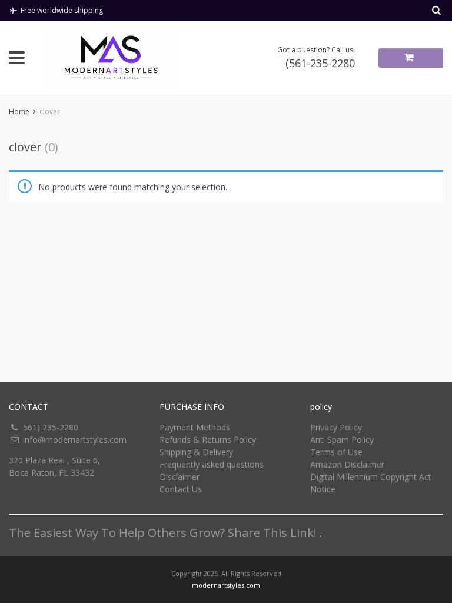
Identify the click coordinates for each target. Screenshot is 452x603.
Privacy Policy (336, 427)
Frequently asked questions (211, 464)
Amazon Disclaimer (347, 464)
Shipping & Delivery (196, 452)
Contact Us (180, 489)
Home (19, 112)
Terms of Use (336, 452)
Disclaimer (179, 476)
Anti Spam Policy (342, 439)
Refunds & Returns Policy (207, 439)
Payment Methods (194, 427)
